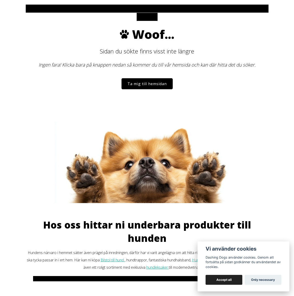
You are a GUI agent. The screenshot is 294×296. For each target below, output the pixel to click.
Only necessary (263, 280)
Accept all (224, 280)
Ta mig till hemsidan (147, 83)
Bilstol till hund (113, 259)
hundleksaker (157, 267)
